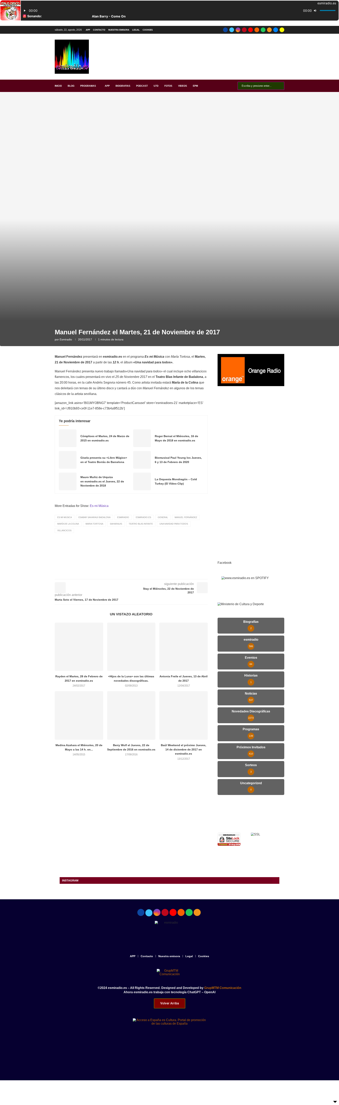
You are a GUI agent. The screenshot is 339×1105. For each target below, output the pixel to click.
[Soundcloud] (256, 29)
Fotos (168, 86)
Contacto (99, 30)
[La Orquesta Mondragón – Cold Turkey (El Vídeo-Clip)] (142, 481)
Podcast (142, 86)
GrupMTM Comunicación (222, 987)
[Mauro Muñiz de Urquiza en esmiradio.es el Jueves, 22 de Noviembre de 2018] (68, 481)
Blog (71, 86)
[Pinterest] (244, 29)
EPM (195, 86)
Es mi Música (99, 505)
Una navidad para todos (173, 524)
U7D (156, 86)
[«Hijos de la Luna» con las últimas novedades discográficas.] (131, 647)
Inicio (58, 86)
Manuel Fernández (186, 517)
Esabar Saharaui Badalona (94, 517)
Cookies (148, 30)
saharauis (116, 524)
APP (88, 30)
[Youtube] (250, 29)
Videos (182, 86)
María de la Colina (68, 524)
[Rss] (269, 29)
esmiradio (66, 339)
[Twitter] (231, 29)
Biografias (123, 86)
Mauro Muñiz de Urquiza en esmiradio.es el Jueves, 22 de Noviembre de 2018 (102, 481)
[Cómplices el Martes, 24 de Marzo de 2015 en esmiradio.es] (68, 438)
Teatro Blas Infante (141, 524)
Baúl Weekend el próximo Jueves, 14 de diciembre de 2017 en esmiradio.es (183, 749)
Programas (88, 86)
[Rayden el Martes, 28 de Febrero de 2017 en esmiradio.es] (79, 647)
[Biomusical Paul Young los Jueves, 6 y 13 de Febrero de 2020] (142, 460)
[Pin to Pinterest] (151, 573)
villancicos (64, 530)
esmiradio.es (143, 517)
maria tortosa (94, 524)
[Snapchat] (282, 29)
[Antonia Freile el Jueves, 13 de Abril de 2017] (183, 647)
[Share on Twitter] (142, 573)
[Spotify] (263, 29)
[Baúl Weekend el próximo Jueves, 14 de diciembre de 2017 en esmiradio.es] (183, 715)
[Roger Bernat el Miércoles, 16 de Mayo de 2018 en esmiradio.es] (142, 438)
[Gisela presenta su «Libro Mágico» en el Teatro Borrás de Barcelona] (68, 460)
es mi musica (64, 517)
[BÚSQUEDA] (279, 86)
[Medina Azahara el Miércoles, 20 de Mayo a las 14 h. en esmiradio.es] (79, 715)
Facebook (224, 562)
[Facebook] (225, 29)
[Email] (275, 29)
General (163, 517)
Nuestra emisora (118, 30)
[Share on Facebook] (134, 573)
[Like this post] (125, 573)
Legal (136, 30)
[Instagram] (238, 29)
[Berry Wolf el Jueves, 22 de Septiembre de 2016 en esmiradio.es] (131, 715)
